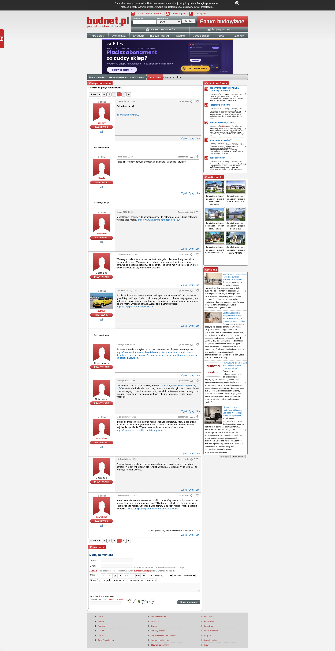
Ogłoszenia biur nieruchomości (164, 635)
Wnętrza (207, 635)
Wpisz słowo (138, 18)
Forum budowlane (97, 77)
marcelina (101, 438)
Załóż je (146, 571)
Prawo (207, 645)
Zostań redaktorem (106, 640)
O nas (100, 617)
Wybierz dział (163, 18)
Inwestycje (208, 626)
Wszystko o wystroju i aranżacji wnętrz (127, 77)
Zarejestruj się (178, 13)
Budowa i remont (211, 631)
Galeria (154, 626)
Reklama (102, 631)
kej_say (102, 123)
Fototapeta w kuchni (220, 105)
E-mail (93, 566)
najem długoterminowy (128, 114)
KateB (101, 178)
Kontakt (101, 621)
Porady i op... (238, 94)
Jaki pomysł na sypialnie (222, 122)
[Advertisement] (158, 147)
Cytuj (191, 138)
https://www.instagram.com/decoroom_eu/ (158, 219)
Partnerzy (102, 626)
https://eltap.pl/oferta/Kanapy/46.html (135, 306)
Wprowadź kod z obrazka (102, 596)
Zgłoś (184, 138)
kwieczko (102, 233)
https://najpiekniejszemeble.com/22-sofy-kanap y (141, 430)
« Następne (224, 456)
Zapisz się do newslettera (149, 13)
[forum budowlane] (222, 21)
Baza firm (155, 621)
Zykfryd (102, 311)
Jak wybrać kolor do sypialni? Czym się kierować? (224, 89)
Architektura (209, 621)
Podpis (93, 560)
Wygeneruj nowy (116, 599)
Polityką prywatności (208, 3)
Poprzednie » (238, 456)
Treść (92, 575)
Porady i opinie (155, 77)
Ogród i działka (210, 640)
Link (198, 138)
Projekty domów (158, 631)
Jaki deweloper (217, 158)
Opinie (100, 635)
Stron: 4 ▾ (95, 94)
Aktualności (209, 617)
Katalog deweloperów (160, 640)
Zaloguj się (200, 13)
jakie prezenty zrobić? (221, 140)
